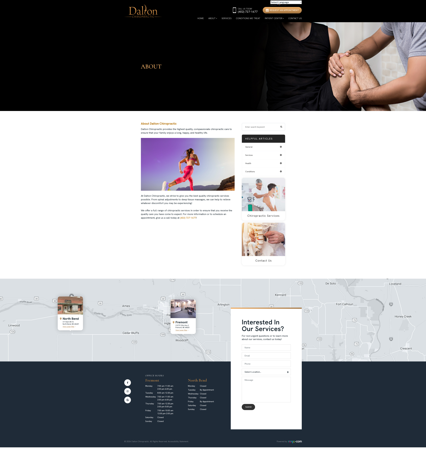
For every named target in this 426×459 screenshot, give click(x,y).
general (248, 147)
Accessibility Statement (178, 441)
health (248, 163)
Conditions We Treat (248, 18)
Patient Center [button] (273, 18)
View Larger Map (68, 326)
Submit (248, 407)
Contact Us (295, 18)
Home (200, 18)
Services (227, 18)
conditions (250, 171)
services (249, 155)
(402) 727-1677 (188, 217)
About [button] (212, 18)
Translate (284, 5)
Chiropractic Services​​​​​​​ (263, 216)
